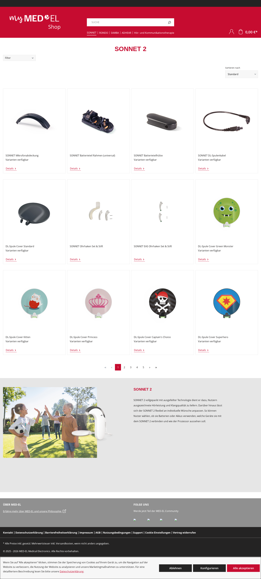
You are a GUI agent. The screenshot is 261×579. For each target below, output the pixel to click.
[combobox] (126, 22)
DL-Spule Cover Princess (83, 337)
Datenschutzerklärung (29, 532)
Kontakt (8, 532)
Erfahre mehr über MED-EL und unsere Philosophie (32, 511)
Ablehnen (175, 568)
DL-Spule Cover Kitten (18, 337)
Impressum (86, 532)
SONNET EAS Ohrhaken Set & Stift (153, 246)
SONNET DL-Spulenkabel (212, 155)
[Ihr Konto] (231, 32)
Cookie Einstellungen (158, 532)
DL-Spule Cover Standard (20, 246)
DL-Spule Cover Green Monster (215, 246)
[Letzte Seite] (156, 367)
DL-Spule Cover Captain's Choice (152, 337)
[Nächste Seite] (150, 367)
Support (138, 532)
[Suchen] (169, 22)
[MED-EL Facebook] (140, 521)
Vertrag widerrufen (184, 532)
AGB (98, 532)
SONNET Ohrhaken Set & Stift (86, 246)
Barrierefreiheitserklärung (61, 532)
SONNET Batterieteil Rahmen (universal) (92, 155)
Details (10, 168)
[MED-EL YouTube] (181, 521)
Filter (8, 58)
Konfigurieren (209, 568)
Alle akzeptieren (243, 568)
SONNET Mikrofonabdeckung (22, 155)
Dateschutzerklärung (72, 571)
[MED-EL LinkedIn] (153, 521)
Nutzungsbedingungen (117, 532)
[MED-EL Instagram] (167, 521)
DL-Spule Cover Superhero (213, 337)
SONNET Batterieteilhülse (148, 155)
